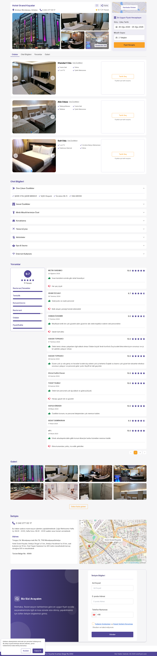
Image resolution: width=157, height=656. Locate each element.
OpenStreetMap (134, 563)
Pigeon (126, 563)
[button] (104, 5)
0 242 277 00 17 (48, 10)
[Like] (97, 5)
